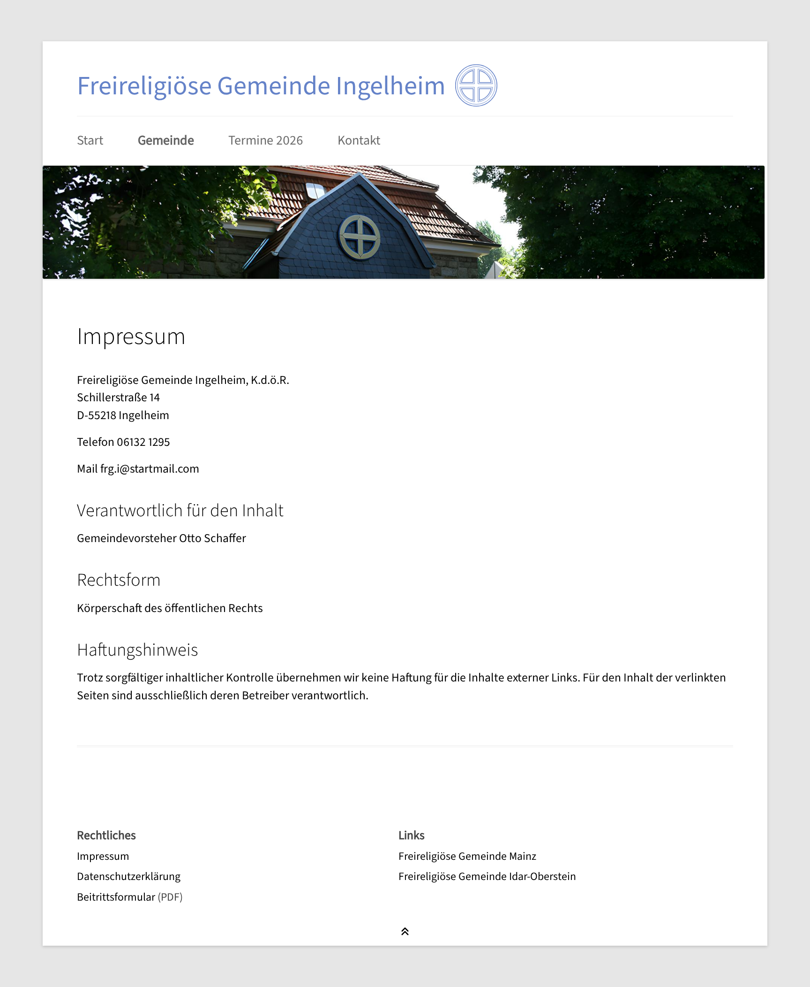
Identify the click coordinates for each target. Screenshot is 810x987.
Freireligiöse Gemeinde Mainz (467, 857)
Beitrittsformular (116, 897)
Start (90, 140)
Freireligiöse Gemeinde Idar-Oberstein (487, 877)
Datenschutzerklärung (128, 877)
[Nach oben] (405, 931)
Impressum (103, 857)
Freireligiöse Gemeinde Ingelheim (261, 86)
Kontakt (359, 140)
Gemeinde (166, 140)
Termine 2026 (265, 140)
